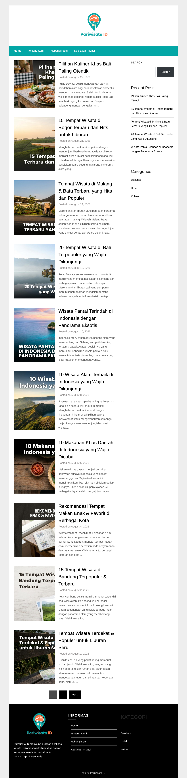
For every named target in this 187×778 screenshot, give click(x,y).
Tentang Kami (36, 50)
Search (136, 62)
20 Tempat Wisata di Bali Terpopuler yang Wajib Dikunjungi (84, 254)
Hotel (134, 188)
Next (74, 694)
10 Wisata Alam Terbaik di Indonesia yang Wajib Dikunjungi (85, 381)
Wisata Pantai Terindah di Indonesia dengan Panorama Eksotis (85, 318)
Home (17, 50)
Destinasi (136, 179)
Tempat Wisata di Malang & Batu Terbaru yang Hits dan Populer (85, 191)
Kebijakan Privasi (84, 50)
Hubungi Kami (59, 50)
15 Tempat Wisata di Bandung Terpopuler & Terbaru (82, 577)
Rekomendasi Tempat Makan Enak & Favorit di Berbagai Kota (84, 513)
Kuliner (135, 196)
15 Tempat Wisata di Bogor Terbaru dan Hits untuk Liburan (83, 127)
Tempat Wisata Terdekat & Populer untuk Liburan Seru (86, 640)
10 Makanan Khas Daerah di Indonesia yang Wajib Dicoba (85, 449)
